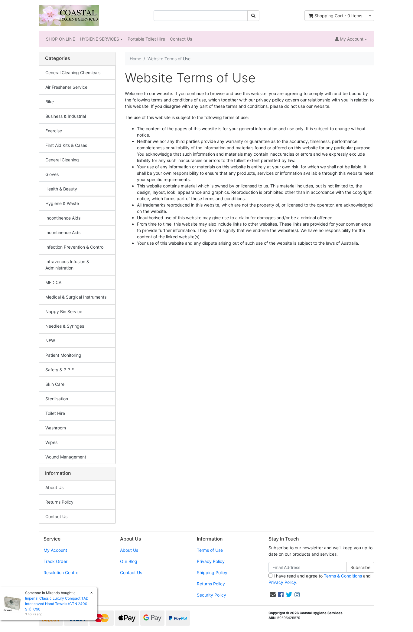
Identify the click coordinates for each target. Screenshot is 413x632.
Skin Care (54, 384)
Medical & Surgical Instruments (75, 296)
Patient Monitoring (63, 355)
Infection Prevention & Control (74, 247)
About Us (54, 487)
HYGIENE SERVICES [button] (99, 38)
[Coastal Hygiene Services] (69, 15)
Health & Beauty (61, 188)
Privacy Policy (211, 561)
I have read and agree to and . (319, 579)
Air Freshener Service (66, 87)
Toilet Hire (55, 413)
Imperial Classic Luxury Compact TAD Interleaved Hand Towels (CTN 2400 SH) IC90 (57, 603)
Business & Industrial (65, 116)
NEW (50, 340)
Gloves (52, 174)
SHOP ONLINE (60, 38)
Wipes (51, 442)
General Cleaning (62, 159)
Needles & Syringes (64, 326)
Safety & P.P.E (59, 369)
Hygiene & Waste (62, 203)
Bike (49, 101)
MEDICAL (54, 282)
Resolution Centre (61, 572)
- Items (338, 15)
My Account (55, 550)
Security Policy (211, 594)
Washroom (55, 427)
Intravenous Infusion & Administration (67, 264)
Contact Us (181, 38)
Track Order (55, 561)
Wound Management (65, 456)
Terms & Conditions (343, 575)
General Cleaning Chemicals (72, 72)
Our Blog (128, 561)
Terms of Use (210, 550)
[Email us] (273, 594)
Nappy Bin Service (63, 311)
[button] (351, 39)
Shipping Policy (212, 572)
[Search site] (253, 15)
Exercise (53, 130)
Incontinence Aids (62, 217)
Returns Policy (59, 502)
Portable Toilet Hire (146, 38)
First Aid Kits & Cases (66, 145)
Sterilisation (56, 398)
